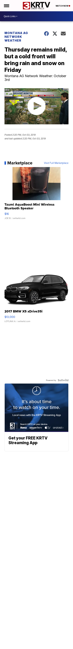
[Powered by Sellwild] (63, 380)
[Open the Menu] (6, 5)
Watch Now (62, 6)
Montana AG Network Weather (16, 36)
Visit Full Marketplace (56, 163)
